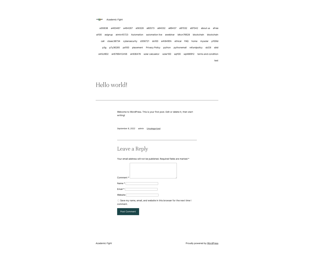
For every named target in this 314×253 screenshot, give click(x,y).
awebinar (170, 34)
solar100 (166, 54)
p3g (104, 47)
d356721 (144, 41)
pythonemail (180, 47)
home (194, 41)
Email (120, 189)
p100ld (214, 41)
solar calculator (151, 54)
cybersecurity (130, 41)
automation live (154, 34)
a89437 (172, 28)
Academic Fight (114, 19)
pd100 (126, 47)
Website (121, 195)
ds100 (155, 41)
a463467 (115, 28)
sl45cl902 (103, 54)
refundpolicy (196, 47)
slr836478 (135, 54)
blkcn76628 (184, 34)
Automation (137, 34)
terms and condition (207, 54)
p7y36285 (114, 47)
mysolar (204, 41)
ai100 (99, 34)
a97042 (194, 28)
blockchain (198, 34)
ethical (178, 41)
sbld (216, 47)
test (216, 60)
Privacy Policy (153, 47)
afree (215, 28)
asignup (109, 34)
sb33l (208, 47)
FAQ (186, 41)
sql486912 (189, 54)
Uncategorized (153, 128)
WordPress (212, 243)
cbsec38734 (113, 41)
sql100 (177, 54)
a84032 (161, 28)
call (102, 41)
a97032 (183, 28)
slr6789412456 (119, 54)
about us (205, 28)
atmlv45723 (122, 34)
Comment (123, 177)
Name (121, 183)
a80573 (150, 28)
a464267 (128, 28)
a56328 (140, 28)
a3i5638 (103, 28)
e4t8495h (166, 41)
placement (137, 47)
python (167, 47)
